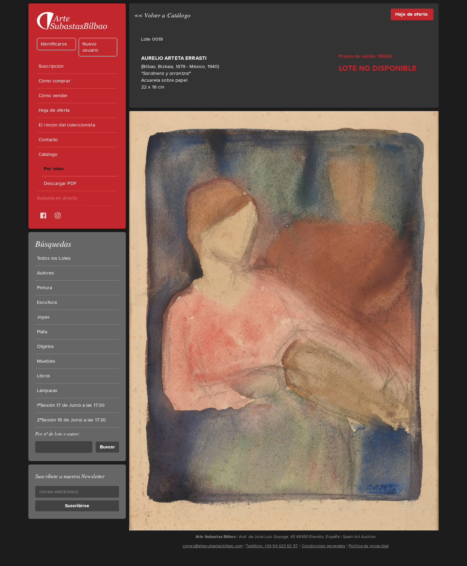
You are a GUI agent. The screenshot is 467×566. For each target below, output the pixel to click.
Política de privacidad (369, 545)
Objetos (45, 346)
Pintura (44, 288)
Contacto (48, 140)
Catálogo (48, 154)
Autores (45, 273)
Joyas (43, 317)
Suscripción (51, 66)
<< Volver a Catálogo (162, 15)
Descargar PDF (60, 183)
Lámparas (47, 390)
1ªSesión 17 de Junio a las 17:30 (71, 405)
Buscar (107, 447)
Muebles (46, 361)
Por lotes (54, 169)
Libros (43, 376)
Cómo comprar (54, 81)
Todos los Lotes (54, 258)
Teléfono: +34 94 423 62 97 (272, 545)
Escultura (47, 302)
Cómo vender (53, 95)
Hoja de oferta (54, 110)
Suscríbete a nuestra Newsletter (70, 476)
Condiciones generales (324, 545)
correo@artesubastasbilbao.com (213, 545)
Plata (42, 332)
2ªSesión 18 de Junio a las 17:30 (71, 420)
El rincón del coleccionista (67, 125)
